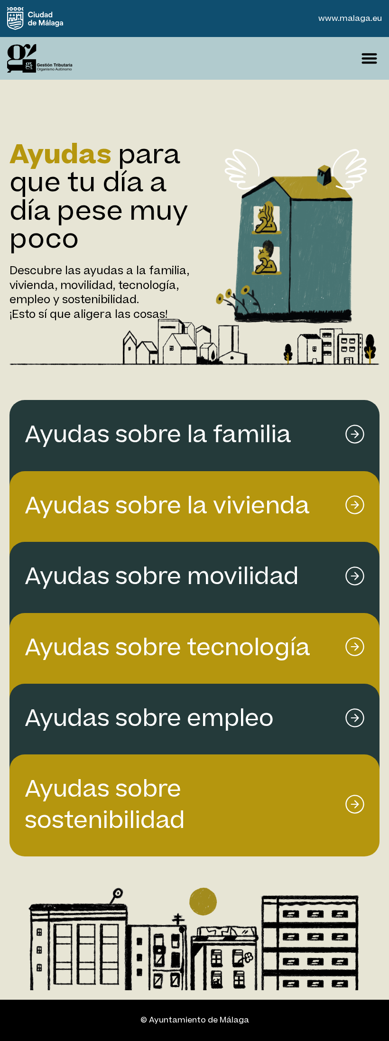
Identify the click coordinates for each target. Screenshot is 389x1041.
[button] (369, 58)
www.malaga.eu (350, 18)
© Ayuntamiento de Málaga (194, 1020)
